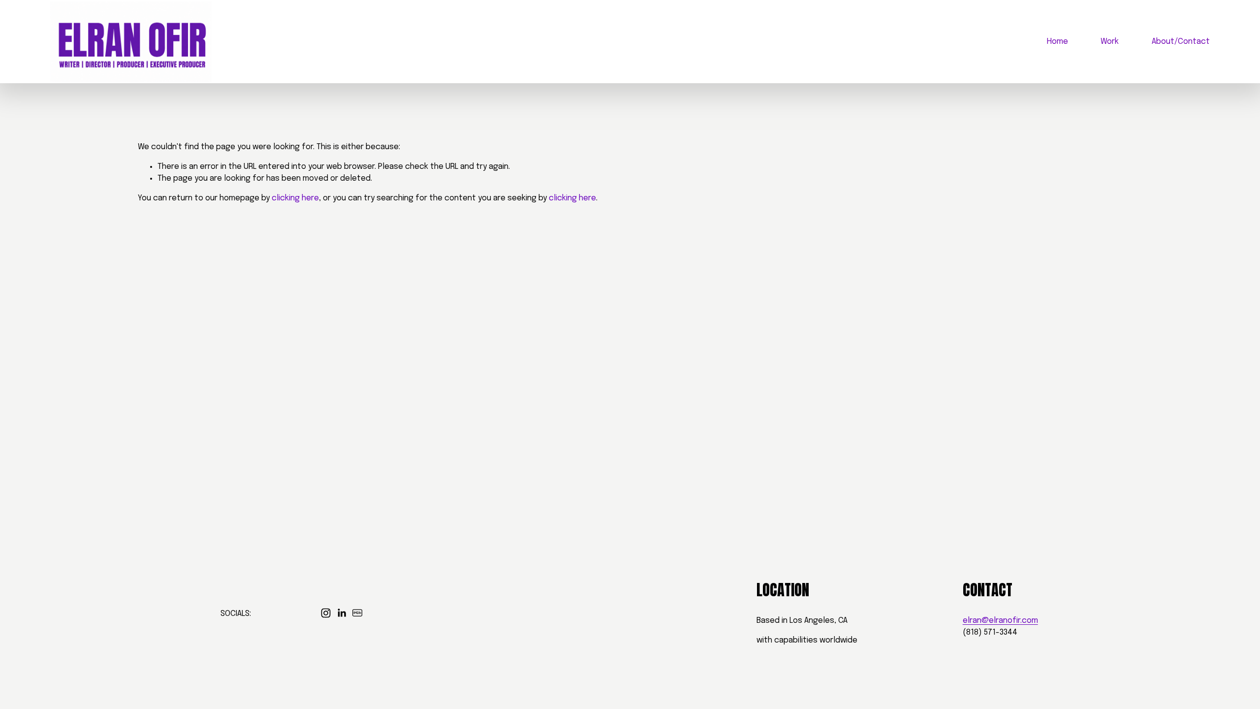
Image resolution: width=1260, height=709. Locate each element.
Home (1057, 41)
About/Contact (1181, 41)
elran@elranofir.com (1000, 620)
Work (1110, 41)
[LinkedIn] (341, 613)
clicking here (295, 198)
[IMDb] (357, 613)
